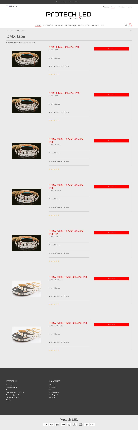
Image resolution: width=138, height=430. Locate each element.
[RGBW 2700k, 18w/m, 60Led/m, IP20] (26, 340)
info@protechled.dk (17, 395)
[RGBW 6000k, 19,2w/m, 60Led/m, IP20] (26, 156)
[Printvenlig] (131, 31)
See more (52, 397)
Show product (111, 49)
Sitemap (8, 400)
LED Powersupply (54, 392)
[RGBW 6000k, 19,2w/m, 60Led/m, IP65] (26, 202)
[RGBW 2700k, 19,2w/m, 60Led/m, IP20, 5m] (26, 248)
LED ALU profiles (54, 395)
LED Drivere (52, 390)
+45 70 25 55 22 (19, 392)
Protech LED (69, 419)
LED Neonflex (53, 387)
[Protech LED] (69, 16)
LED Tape (52, 385)
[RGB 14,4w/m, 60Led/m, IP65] (26, 110)
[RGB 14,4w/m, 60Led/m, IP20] (26, 64)
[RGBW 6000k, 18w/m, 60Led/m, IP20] (26, 294)
